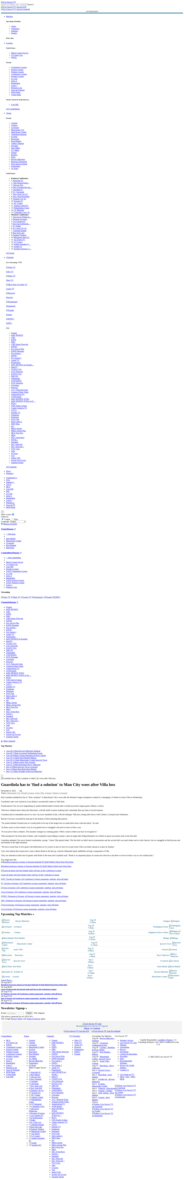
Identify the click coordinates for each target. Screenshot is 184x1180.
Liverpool (15, 128)
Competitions (6, 553)
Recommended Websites (126, 1062)
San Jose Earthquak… (21, 224)
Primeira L (10, 503)
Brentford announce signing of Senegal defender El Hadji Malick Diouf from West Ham (34, 985)
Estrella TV (15, 413)
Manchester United (18, 132)
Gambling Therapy (165, 1040)
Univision (15, 385)
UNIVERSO (16, 381)
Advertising (124, 1047)
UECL (9, 484)
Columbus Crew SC (22, 212)
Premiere (14, 442)
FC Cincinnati (18, 192)
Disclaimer (124, 1052)
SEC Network (17, 444)
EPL (8, 491)
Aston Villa (39, 793)
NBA (122, 1077)
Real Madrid (16, 141)
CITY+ (14, 410)
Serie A (14, 81)
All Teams (10, 253)
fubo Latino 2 (16, 422)
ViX (13, 456)
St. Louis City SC (20, 228)
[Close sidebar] (2, 776)
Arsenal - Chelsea (105, 1091)
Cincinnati (34, 1084)
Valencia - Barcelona (106, 1088)
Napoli (14, 153)
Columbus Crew (38, 1106)
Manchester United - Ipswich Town (101, 1057)
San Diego (35, 1134)
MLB (122, 1079)
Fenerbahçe (15, 166)
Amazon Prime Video (19, 392)
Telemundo (15, 378)
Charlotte (34, 1081)
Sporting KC (36, 1145)
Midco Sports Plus (18, 431)
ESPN (13, 340)
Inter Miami (35, 1075)
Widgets (123, 1045)
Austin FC (18, 246)
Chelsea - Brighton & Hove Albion (103, 1048)
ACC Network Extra (19, 390)
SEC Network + (17, 447)
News (8, 471)
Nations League (17, 72)
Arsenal (14, 123)
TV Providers (74, 1036)
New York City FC (20, 194)
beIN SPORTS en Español (16, 639)
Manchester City (17, 130)
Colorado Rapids (19, 231)
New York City (36, 1086)
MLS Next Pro (17, 433)
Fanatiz (14, 333)
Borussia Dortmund (19, 162)
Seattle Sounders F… (22, 244)
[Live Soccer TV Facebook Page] (103, 1107)
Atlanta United (37, 1097)
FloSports (15, 417)
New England (35, 1079)
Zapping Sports (17, 463)
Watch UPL (16, 458)
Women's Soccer (126, 1040)
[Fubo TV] (5, 597)
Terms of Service (33, 1019)
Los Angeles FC (19, 221)
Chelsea (14, 125)
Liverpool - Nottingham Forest (100, 1044)
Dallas (32, 1120)
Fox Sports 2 (16, 358)
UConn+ (14, 453)
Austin (34, 1143)
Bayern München (18, 159)
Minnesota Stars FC (22, 237)
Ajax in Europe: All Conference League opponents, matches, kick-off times (29, 998)
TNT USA (15, 449)
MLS (8, 487)
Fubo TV (78, 1043)
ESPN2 (14, 347)
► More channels (8, 741)
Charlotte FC (18, 190)
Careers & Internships (128, 1054)
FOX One (15, 419)
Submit (29, 1013)
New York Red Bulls (21, 196)
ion (12, 426)
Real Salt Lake (19, 233)
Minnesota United (38, 1131)
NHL (133, 1077)
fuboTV (14, 367)
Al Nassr (14, 168)
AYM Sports (16, 397)
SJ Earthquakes (36, 1118)
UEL (8, 480)
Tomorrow (15, 29)
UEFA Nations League (15, 583)
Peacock (14, 388)
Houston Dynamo (20, 219)
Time (15, 519)
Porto (13, 157)
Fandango (15, 415)
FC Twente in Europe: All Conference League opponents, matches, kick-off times (31, 994)
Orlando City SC (19, 199)
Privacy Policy (17, 1019)
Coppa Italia (16, 95)
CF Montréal (19, 210)
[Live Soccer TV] (8, 2)
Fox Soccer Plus (17, 349)
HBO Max (15, 424)
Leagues (9, 43)
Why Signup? (39, 1013)
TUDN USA (16, 369)
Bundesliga (15, 83)
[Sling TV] (15, 597)
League (7, 519)
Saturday (14, 31)
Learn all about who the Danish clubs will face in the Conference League (28, 989)
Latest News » (7, 980)
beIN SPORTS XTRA (20, 399)
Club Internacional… (21, 183)
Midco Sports (16, 428)
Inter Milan (15, 148)
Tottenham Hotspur (19, 134)
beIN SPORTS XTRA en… (58, 1114)
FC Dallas (17, 226)
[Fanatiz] (48, 597)
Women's (9, 473)
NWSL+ (14, 440)
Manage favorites (10, 524)
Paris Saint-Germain (19, 164)
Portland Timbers (19, 235)
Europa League (17, 70)
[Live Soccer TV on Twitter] (103, 1111)
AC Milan (15, 150)
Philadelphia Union (21, 208)
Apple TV (15, 360)
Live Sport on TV (127, 1074)
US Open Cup (17, 55)
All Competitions (13, 109)
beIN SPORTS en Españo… (22, 365)
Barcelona (15, 139)
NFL (127, 1077)
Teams (8, 113)
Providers (123, 1056)
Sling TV (78, 1040)
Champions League (19, 67)
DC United (18, 203)
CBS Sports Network (19, 344)
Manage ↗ (11, 529)
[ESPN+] (56, 597)
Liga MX (15, 105)
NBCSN (14, 376)
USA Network (17, 372)
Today (13, 26)
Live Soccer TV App (128, 1043)
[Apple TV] (26, 597)
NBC (13, 342)
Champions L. (11, 478)
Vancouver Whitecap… (22, 217)
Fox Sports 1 (16, 353)
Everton (14, 137)
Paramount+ (16, 363)
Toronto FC (18, 201)
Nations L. (10, 482)
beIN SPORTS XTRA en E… (23, 401)
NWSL (14, 57)
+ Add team (10, 534)
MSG (13, 435)
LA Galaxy (18, 242)
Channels (10, 257)
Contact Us (124, 1070)
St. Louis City (35, 1122)
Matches (9, 16)
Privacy (123, 1049)
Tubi (13, 451)
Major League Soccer (19, 53)
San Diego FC (19, 240)
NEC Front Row (18, 438)
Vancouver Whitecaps (34, 1110)
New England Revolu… (22, 187)
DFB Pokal (15, 92)
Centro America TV (19, 408)
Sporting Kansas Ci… (22, 249)
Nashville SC (18, 181)
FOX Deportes (17, 383)
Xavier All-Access (18, 460)
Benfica (14, 155)
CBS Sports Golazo (19, 406)
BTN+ (13, 403)
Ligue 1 (14, 85)
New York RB (36, 1088)
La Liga (14, 79)
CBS (13, 338)
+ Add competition (13, 558)
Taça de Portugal (18, 90)
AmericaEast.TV (18, 394)
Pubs (122, 1059)
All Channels (11, 467)
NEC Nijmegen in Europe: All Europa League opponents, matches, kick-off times (31, 1003)
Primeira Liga (16, 88)
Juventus (14, 146)
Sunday (14, 33)
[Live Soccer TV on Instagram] (103, 1116)
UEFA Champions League (16, 571)
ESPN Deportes (17, 351)
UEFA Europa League (15, 580)
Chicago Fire (18, 185)
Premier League (17, 76)
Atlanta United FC (21, 206)
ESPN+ (14, 356)
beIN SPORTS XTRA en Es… (18, 675)
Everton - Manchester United (99, 1085)
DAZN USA (16, 374)
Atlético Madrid (17, 143)
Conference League (19, 74)
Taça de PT (10, 505)
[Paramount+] (38, 597)
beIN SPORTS (17, 335)
